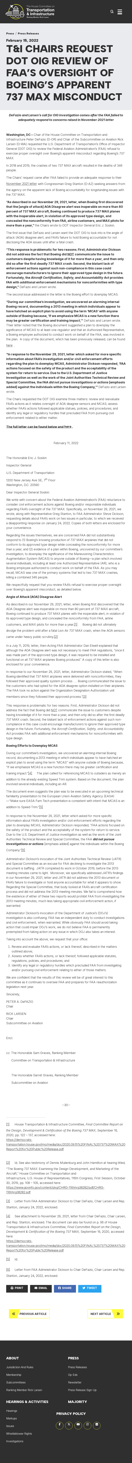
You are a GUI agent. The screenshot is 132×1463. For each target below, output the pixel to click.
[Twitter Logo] (69, 1425)
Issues (10, 1426)
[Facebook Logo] (59, 1425)
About (12, 1358)
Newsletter (74, 1382)
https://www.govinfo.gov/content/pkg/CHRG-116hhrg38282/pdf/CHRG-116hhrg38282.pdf (55, 1190)
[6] (23, 850)
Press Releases (28, 33)
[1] (75, 624)
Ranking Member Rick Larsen (24, 1390)
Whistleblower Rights (19, 1433)
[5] (41, 807)
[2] (56, 636)
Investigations (14, 1441)
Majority (77, 1402)
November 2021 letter (21, 183)
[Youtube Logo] (78, 1425)
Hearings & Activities (27, 1402)
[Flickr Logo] (97, 1425)
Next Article (101, 1314)
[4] (30, 773)
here (9, 345)
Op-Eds (73, 1374)
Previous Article (33, 1314)
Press (10, 33)
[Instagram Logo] (87, 1425)
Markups (11, 1418)
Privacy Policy (71, 1414)
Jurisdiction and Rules (19, 1367)
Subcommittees (16, 1382)
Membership (13, 1374)
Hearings (11, 1410)
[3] (84, 696)
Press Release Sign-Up (82, 1390)
